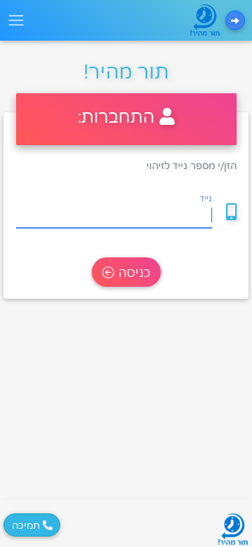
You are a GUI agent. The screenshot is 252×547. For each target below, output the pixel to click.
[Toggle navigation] (16, 20)
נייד (206, 198)
